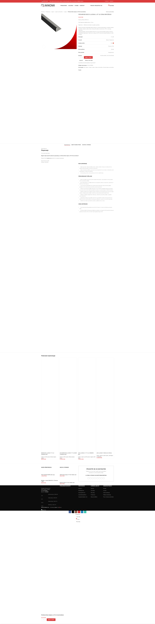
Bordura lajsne (53, 456)
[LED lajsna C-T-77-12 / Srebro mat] (86, 403)
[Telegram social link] (102, 478)
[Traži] (104, 5)
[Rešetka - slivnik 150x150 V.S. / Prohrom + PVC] (49, 478)
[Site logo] (48, 5)
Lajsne (42, 458)
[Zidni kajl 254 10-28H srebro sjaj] (43, 471)
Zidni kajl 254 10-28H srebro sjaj (48, 474)
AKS (55, 1)
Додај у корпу (88, 57)
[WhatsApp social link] (103, 1)
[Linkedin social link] (101, 1)
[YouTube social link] (100, 1)
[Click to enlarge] (43, 46)
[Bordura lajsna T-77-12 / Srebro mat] (49, 403)
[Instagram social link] (98, 1)
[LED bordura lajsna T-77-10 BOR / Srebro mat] (68, 403)
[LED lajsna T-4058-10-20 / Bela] (105, 403)
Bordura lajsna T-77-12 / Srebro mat (67, 482)
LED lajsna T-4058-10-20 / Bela (104, 453)
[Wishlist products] (106, 5)
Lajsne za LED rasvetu (45, 456)
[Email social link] (93, 478)
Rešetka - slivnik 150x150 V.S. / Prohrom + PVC (49, 481)
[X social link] (97, 1)
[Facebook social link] (95, 1)
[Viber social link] (104, 478)
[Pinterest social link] (95, 478)
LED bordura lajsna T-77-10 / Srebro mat (68, 474)
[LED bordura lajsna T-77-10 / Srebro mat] (62, 471)
